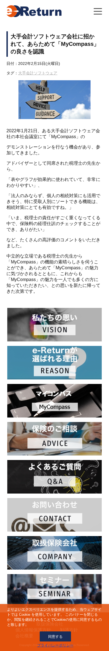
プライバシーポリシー (55, 645)
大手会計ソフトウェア (37, 73)
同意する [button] (55, 637)
